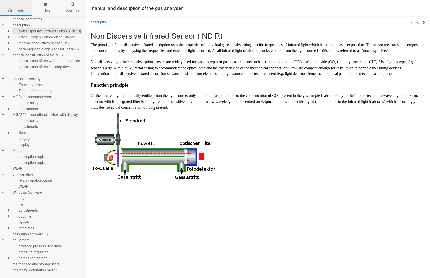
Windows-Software (27, 192)
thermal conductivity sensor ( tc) (44, 42)
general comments (27, 18)
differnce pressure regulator (40, 245)
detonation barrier (33, 257)
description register (34, 156)
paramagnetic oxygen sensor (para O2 (49, 48)
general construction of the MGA (38, 54)
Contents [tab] (16, 10)
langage (25, 138)
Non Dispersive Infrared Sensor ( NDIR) (50, 30)
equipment (21, 239)
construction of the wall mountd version (49, 60)
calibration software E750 (33, 233)
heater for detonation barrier (35, 269)
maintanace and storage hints (36, 263)
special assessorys (27, 78)
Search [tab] (72, 10)
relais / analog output (35, 180)
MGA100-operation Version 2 (35, 96)
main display (28, 102)
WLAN (18, 168)
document (26, 216)
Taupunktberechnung (35, 90)
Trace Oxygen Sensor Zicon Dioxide (47, 36)
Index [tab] (45, 10)
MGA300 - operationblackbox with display (45, 114)
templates (26, 227)
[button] (412, 22)
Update (24, 222)
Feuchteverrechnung (35, 84)
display (24, 144)
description (21, 24)
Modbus (19, 150)
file (21, 204)
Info (22, 198)
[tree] (43, 144)
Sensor (24, 132)
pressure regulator (33, 251)
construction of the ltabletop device (46, 66)
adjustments (28, 108)
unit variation (23, 174)
